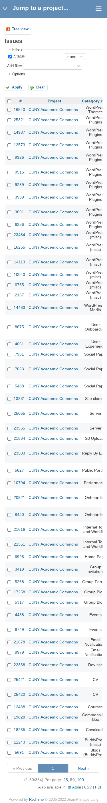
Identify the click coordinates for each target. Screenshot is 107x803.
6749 (19, 629)
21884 (19, 438)
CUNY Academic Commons (53, 109)
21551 (19, 544)
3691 (19, 212)
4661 (19, 344)
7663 (19, 369)
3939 (19, 197)
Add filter (14, 66)
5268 (19, 581)
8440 (19, 514)
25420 (19, 694)
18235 (19, 729)
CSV (88, 787)
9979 (19, 652)
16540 (19, 109)
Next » (84, 768)
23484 (19, 234)
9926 (19, 157)
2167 (19, 295)
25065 (19, 413)
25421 (19, 679)
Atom (76, 787)
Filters (17, 49)
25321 (19, 119)
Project (54, 101)
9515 (19, 172)
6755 (19, 284)
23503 (19, 453)
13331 (19, 398)
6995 (19, 556)
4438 (19, 614)
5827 (19, 470)
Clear (40, 87)
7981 (19, 354)
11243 (19, 742)
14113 (19, 262)
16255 (19, 247)
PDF (98, 787)
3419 (19, 569)
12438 (19, 707)
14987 (19, 132)
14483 (19, 307)
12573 (19, 145)
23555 (19, 428)
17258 (19, 592)
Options (18, 74)
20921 (19, 497)
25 (65, 779)
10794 (19, 482)
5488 (19, 386)
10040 (19, 274)
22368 (19, 664)
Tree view (20, 29)
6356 (19, 224)
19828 (19, 717)
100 (80, 779)
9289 (19, 184)
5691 (19, 752)
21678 (19, 642)
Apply (17, 87)
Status (19, 56)
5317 (19, 602)
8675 (19, 327)
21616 (19, 529)
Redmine (36, 800)
